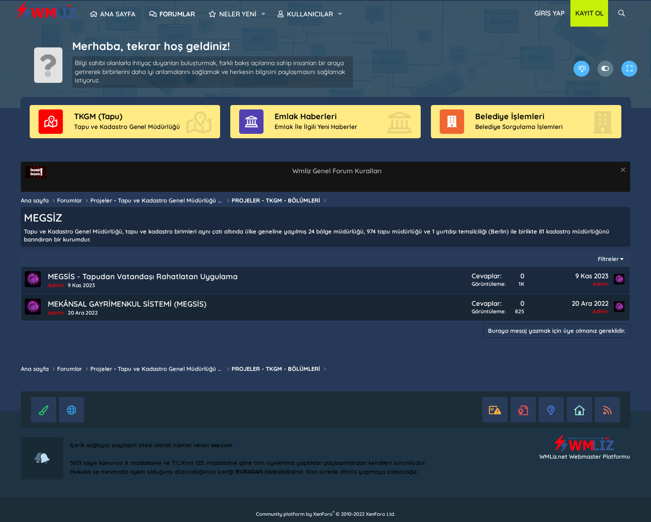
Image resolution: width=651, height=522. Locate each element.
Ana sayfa (118, 14)
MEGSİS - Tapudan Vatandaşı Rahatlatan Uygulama (143, 276)
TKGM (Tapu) (98, 116)
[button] (263, 14)
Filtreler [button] (608, 258)
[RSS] (607, 409)
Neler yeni (237, 14)
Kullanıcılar (310, 14)
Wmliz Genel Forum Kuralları (336, 171)
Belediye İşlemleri (509, 116)
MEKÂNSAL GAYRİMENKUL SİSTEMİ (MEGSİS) (127, 303)
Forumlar (177, 14)
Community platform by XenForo (325, 514)
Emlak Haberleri (306, 116)
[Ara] (621, 13)
